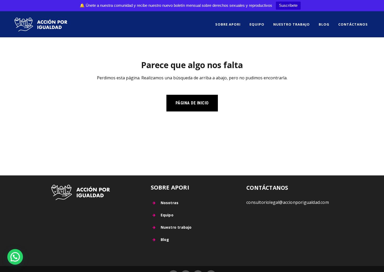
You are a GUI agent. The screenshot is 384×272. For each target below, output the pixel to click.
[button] (15, 257)
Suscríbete (288, 5)
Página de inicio (192, 102)
